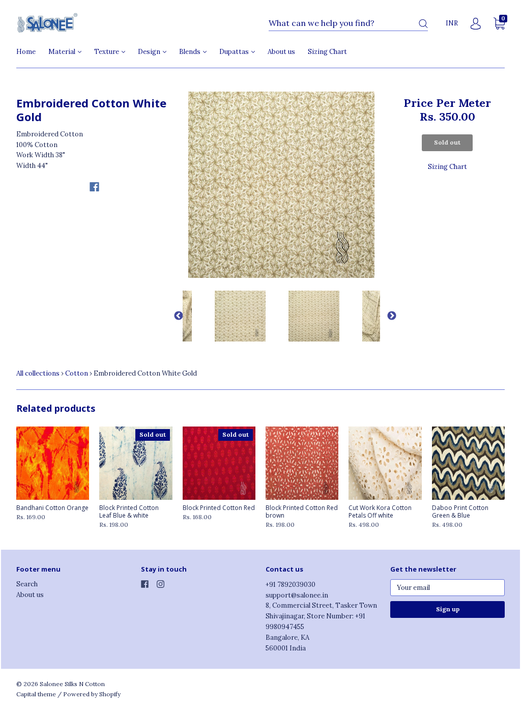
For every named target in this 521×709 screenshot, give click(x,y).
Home (26, 51)
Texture (107, 51)
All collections (38, 373)
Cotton (76, 373)
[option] (282, 185)
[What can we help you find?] (348, 23)
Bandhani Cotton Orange (52, 507)
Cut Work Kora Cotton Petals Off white (380, 511)
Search (27, 584)
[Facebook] (94, 187)
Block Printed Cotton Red (219, 507)
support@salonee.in (297, 595)
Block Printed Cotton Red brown (302, 511)
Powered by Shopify (92, 694)
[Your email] (447, 587)
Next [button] (388, 316)
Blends (190, 51)
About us (281, 51)
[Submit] (423, 23)
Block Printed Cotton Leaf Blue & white (129, 511)
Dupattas (234, 51)
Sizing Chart (327, 51)
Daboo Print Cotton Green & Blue (460, 511)
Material (62, 51)
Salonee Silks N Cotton (72, 684)
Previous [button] (175, 316)
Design (150, 51)
